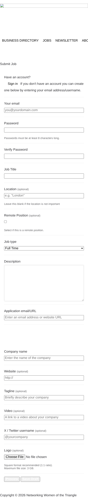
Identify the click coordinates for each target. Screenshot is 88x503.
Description (12, 261)
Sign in (13, 84)
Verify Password (16, 149)
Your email (11, 103)
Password (11, 123)
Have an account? (17, 77)
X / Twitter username (25, 430)
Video (14, 411)
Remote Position (22, 215)
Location (16, 189)
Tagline (15, 391)
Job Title (10, 169)
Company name (15, 351)
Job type (10, 242)
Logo (14, 450)
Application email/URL (20, 311)
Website (16, 371)
